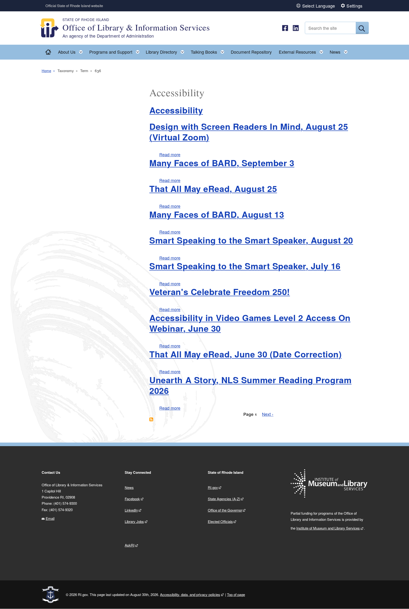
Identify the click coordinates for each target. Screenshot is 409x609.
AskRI (129, 545)
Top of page (236, 594)
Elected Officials (220, 521)
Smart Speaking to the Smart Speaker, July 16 (245, 266)
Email (50, 518)
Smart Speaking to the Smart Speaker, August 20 (251, 240)
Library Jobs (134, 521)
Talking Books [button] (209, 51)
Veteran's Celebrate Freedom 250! (219, 291)
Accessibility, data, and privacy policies (190, 594)
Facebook (132, 498)
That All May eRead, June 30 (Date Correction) (245, 354)
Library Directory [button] (166, 51)
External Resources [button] (302, 51)
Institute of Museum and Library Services (328, 528)
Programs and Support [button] (115, 51)
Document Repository (251, 52)
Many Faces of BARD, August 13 (216, 214)
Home (46, 70)
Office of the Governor (225, 510)
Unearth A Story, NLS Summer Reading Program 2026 (250, 385)
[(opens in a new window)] (285, 28)
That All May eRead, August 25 (213, 188)
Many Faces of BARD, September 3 (221, 163)
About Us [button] (71, 51)
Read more (169, 154)
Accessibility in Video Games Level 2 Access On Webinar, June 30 (250, 322)
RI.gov (213, 487)
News (129, 487)
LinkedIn (131, 510)
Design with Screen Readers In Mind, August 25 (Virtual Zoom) (248, 131)
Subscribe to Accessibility (151, 419)
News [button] (340, 51)
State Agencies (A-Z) (224, 498)
